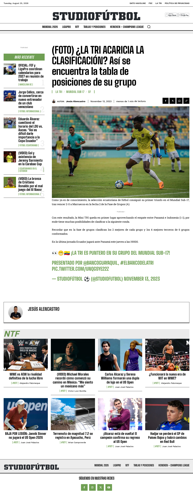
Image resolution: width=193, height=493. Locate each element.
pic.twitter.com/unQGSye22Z (80, 269)
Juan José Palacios (124, 387)
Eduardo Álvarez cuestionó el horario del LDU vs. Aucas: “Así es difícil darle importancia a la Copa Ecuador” (30, 130)
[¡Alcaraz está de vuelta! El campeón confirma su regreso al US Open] (120, 415)
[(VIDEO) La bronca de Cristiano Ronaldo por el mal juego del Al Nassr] (10, 182)
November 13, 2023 (142, 279)
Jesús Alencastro (75, 101)
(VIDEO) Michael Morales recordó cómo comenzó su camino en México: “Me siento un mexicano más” (73, 380)
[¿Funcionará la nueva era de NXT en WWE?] (167, 356)
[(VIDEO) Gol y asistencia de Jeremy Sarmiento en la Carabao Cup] (10, 156)
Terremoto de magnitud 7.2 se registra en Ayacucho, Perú (73, 436)
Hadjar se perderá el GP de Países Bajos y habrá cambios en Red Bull (167, 438)
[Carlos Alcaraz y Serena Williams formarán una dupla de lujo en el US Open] (120, 356)
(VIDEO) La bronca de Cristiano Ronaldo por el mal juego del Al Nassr (30, 184)
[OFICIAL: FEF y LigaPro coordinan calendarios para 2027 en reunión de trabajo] (10, 69)
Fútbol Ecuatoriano (28, 145)
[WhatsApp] (179, 101)
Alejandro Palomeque (30, 383)
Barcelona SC (25, 84)
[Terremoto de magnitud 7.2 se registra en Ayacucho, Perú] (73, 415)
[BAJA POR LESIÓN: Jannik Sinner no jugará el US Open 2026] (26, 415)
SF (89, 91)
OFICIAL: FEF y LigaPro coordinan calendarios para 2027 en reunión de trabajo (31, 72)
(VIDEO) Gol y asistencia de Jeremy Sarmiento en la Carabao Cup (30, 158)
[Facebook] (166, 101)
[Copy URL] (186, 101)
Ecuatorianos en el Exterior (28, 169)
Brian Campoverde (77, 442)
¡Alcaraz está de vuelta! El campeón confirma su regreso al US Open (120, 438)
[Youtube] (108, 487)
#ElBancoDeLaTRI (137, 263)
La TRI (58, 91)
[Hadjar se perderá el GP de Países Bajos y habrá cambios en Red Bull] (167, 415)
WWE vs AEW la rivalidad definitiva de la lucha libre (26, 376)
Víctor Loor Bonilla (77, 391)
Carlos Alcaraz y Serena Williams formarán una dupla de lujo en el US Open (120, 378)
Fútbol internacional (29, 111)
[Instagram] (92, 487)
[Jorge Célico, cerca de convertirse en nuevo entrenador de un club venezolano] (10, 95)
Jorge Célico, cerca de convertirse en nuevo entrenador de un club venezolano (30, 99)
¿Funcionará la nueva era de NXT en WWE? (167, 376)
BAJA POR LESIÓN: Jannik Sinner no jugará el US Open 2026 (25, 436)
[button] (148, 26)
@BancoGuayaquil (100, 263)
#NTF (14, 383)
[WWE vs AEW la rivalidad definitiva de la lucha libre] (26, 356)
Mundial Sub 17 (75, 91)
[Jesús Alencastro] (54, 101)
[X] (172, 101)
